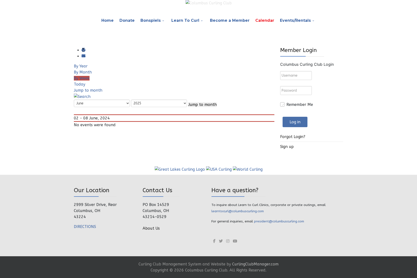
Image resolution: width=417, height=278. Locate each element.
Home (107, 20)
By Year (81, 66)
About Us (151, 228)
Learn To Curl (185, 20)
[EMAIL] (83, 56)
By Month (83, 72)
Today (79, 84)
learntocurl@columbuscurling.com (237, 211)
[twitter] (221, 241)
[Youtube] (235, 241)
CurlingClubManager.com (255, 264)
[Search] (82, 96)
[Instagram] (227, 241)
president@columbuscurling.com (279, 221)
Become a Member (230, 20)
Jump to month (88, 90)
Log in (295, 122)
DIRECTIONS (85, 226)
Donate (127, 20)
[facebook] (214, 241)
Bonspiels (150, 20)
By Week (82, 78)
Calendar (264, 20)
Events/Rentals (295, 20)
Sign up (287, 146)
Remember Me (299, 104)
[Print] (83, 50)
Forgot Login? (292, 136)
